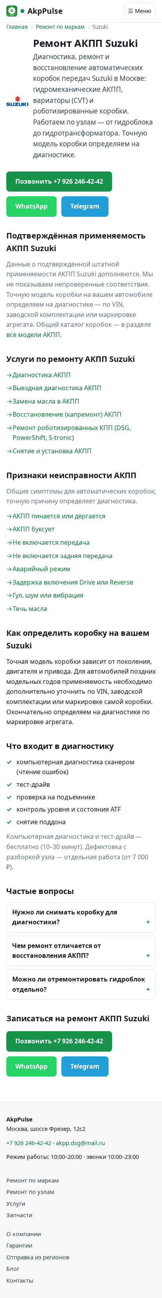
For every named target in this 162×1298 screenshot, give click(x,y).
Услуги (15, 1203)
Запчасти (19, 1215)
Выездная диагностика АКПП (57, 388)
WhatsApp (31, 206)
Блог (12, 1268)
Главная (17, 26)
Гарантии (19, 1245)
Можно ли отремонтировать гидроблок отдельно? (78, 984)
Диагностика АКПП (42, 375)
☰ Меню (139, 11)
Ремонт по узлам (30, 1192)
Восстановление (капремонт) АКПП (67, 414)
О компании (23, 1234)
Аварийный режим (41, 568)
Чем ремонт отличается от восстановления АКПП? (56, 950)
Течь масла (30, 608)
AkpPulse (45, 11)
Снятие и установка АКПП (52, 451)
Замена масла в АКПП (46, 401)
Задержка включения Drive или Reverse (73, 582)
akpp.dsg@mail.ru (80, 1143)
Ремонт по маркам (60, 26)
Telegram (84, 206)
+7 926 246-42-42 (28, 1143)
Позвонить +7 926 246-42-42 (59, 181)
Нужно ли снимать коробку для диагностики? (64, 917)
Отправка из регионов (37, 1257)
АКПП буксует (34, 529)
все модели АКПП (33, 334)
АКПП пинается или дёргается (59, 516)
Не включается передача (51, 542)
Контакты (19, 1280)
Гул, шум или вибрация (48, 595)
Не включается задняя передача (62, 555)
